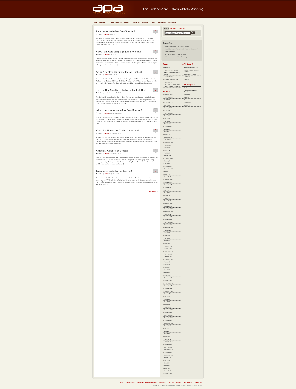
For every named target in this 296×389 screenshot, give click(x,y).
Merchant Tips (168, 82)
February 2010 (168, 246)
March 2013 (167, 177)
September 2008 (168, 291)
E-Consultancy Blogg (190, 74)
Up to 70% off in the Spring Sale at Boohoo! (119, 71)
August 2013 (167, 171)
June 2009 (167, 267)
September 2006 (168, 355)
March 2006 (167, 371)
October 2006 (168, 352)
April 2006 (167, 368)
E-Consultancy (168, 76)
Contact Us (172, 22)
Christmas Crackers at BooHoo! (112, 150)
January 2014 (168, 161)
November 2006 (168, 349)
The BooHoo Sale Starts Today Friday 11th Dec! (121, 90)
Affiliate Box (167, 67)
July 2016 (167, 118)
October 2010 (168, 224)
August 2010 (167, 230)
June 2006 (167, 363)
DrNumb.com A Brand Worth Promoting (176, 57)
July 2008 (167, 296)
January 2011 (168, 219)
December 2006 (168, 347)
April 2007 (167, 336)
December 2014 (168, 139)
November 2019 (168, 97)
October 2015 (168, 126)
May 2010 (167, 238)
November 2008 (168, 286)
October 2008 (168, 288)
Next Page (152, 191)
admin (107, 34)
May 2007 (167, 333)
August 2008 (167, 294)
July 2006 (167, 360)
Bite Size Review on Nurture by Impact (175, 54)
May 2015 (167, 131)
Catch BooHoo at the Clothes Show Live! (117, 130)
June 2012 (167, 193)
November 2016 (168, 113)
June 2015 (167, 129)
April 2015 (167, 134)
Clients (152, 22)
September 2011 (168, 211)
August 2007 (167, 325)
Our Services (103, 22)
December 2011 (168, 209)
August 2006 (167, 357)
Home (95, 22)
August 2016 (167, 115)
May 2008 (167, 302)
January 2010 (168, 248)
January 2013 (168, 182)
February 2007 (168, 341)
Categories (181, 28)
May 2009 (167, 270)
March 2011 (167, 214)
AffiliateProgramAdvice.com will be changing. (177, 46)
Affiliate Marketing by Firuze (191, 67)
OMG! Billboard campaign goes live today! (118, 51)
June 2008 (167, 299)
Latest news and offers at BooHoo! (114, 170)
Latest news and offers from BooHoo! (115, 31)
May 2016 (167, 121)
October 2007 (168, 320)
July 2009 (167, 264)
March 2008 (167, 307)
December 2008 (168, 283)
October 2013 (168, 166)
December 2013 (168, 163)
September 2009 (168, 259)
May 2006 (167, 365)
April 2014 (167, 153)
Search (166, 28)
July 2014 (167, 147)
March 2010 (167, 243)
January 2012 (168, 206)
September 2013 (168, 169)
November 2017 (168, 110)
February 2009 (168, 278)
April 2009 (167, 272)
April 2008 (167, 304)
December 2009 (168, 251)
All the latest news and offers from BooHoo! (119, 110)
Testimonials (161, 22)
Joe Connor (187, 76)
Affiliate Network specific (171, 70)
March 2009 (167, 275)
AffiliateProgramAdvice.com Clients (172, 73)
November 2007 (168, 318)
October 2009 (168, 256)
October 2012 (168, 187)
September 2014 (168, 142)
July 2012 (167, 190)
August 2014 (167, 145)
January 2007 (168, 344)
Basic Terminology (170, 51)
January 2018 (168, 108)
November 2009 (168, 254)
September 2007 (168, 323)
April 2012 (167, 198)
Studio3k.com (198, 385)
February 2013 (168, 179)
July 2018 (167, 105)
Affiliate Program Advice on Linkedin (191, 70)
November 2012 (168, 185)
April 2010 (167, 240)
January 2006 (168, 373)
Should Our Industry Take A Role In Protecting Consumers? (181, 49)
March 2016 (167, 123)
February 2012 (168, 203)
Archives (173, 28)
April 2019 (167, 100)
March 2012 (167, 201)
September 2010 (168, 227)
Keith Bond (187, 79)
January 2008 (168, 312)
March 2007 (167, 339)
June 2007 (167, 331)
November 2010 (168, 222)
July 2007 (167, 328)
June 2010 (167, 235)
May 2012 (167, 195)
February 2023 (168, 94)
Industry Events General (171, 79)
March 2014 (167, 155)
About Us (145, 22)
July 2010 (167, 232)
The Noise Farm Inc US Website (120, 22)
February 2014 (168, 158)
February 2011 (168, 216)
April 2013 (167, 174)
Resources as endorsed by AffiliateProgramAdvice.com (172, 85)
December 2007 (168, 315)
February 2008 (168, 310)
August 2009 (167, 262)
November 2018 (168, 102)
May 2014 (167, 150)
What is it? (136, 22)
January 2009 (168, 280)
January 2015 (168, 137)
